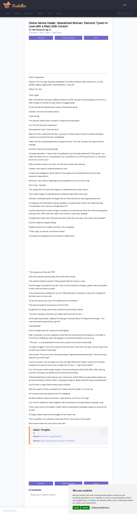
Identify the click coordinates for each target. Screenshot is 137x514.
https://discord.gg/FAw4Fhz (51, 436)
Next (96, 38)
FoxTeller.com (12, 511)
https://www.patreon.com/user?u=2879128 (57, 441)
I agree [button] (76, 508)
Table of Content (68, 38)
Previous (41, 38)
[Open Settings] (131, 5)
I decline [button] (85, 508)
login (38, 495)
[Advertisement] (68, 57)
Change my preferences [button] (100, 508)
